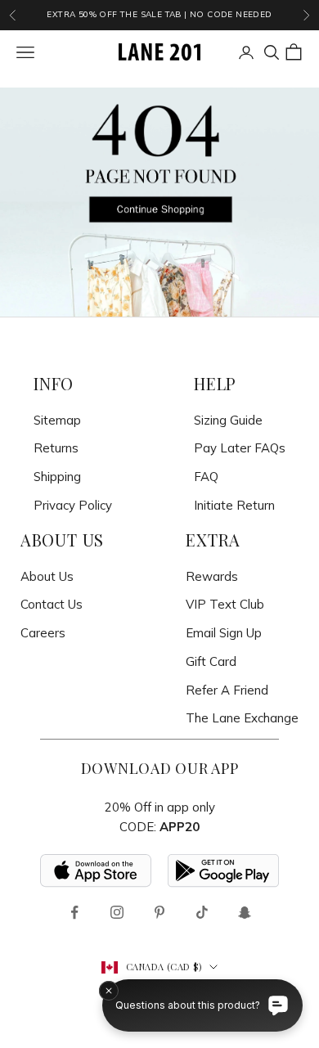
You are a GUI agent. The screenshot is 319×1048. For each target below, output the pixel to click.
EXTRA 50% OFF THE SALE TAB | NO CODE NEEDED (159, 14)
